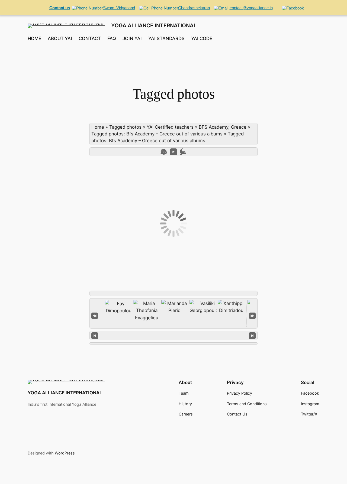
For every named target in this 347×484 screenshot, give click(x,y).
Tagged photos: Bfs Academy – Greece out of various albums (157, 134)
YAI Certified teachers (170, 127)
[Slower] (163, 151)
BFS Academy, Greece (222, 127)
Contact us (59, 7)
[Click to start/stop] (173, 335)
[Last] (252, 315)
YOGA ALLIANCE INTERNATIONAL (154, 25)
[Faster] (183, 151)
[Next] (252, 335)
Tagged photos (125, 127)
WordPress (65, 453)
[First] (94, 315)
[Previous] (94, 335)
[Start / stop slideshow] (173, 151)
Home (97, 127)
